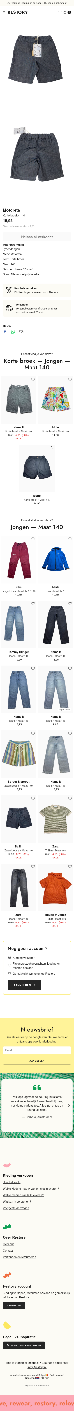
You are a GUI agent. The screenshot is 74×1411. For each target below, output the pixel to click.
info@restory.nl (37, 1367)
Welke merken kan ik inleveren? (23, 1195)
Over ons (8, 1244)
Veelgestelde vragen (16, 1208)
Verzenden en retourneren (19, 1257)
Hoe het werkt (11, 1182)
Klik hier (45, 1377)
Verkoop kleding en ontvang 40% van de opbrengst (38, 2)
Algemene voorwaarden (37, 1385)
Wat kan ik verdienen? (17, 1201)
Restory (18, 12)
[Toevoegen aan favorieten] (33, 379)
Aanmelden (23, 985)
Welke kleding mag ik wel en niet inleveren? (31, 1188)
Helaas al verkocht (37, 236)
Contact (8, 1250)
